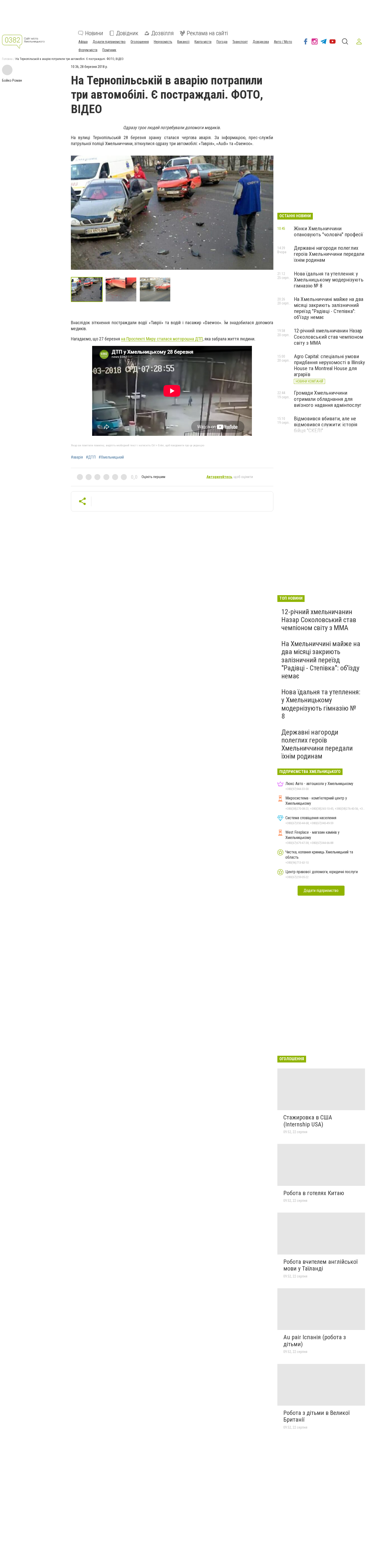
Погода (221, 42)
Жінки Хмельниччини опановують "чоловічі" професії (328, 232)
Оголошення (140, 42)
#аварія (77, 457)
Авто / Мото (283, 42)
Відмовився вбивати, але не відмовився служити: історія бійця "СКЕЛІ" (325, 425)
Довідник (127, 33)
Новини (94, 33)
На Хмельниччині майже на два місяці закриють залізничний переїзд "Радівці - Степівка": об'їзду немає (328, 308)
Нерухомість (163, 42)
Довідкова (261, 42)
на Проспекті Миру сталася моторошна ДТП (162, 338)
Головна (7, 59)
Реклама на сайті (207, 33)
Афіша (83, 42)
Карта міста (202, 42)
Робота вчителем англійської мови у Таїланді (320, 1265)
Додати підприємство (109, 42)
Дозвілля (162, 33)
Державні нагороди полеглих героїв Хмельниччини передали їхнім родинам (329, 254)
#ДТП (91, 457)
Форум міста (87, 50)
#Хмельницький (111, 457)
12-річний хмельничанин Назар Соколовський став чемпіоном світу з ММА (328, 337)
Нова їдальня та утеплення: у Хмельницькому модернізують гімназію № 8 (329, 280)
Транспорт (240, 42)
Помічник (109, 50)
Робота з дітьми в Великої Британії (316, 1416)
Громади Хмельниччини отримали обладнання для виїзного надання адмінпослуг (328, 399)
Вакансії (183, 42)
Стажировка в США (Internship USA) (307, 1121)
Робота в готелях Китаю (313, 1193)
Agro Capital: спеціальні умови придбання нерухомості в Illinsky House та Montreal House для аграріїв (329, 365)
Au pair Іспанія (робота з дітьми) (314, 1341)
